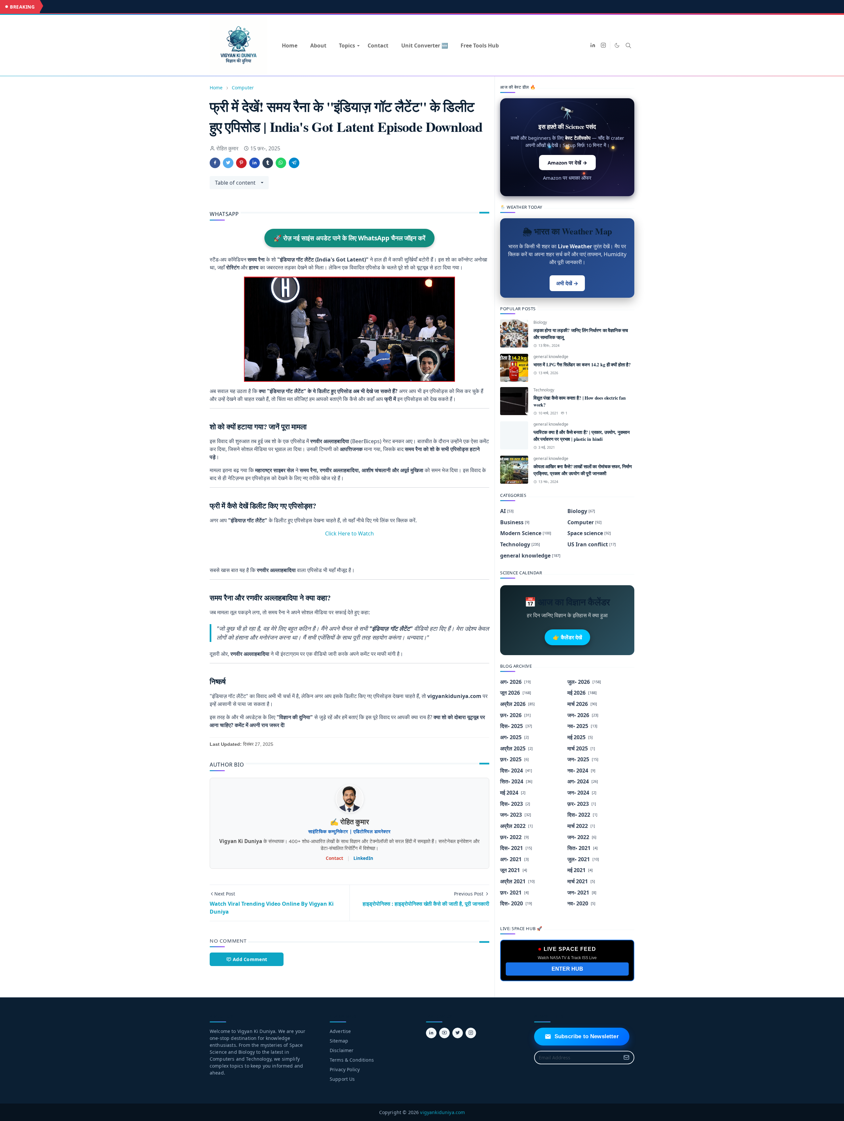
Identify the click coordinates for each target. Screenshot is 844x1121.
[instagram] (603, 45)
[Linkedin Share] (254, 163)
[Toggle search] (628, 45)
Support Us (342, 1079)
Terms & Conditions (352, 1060)
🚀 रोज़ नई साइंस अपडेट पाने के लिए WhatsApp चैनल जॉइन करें (349, 238)
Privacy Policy (345, 1069)
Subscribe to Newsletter (587, 1036)
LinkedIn (363, 858)
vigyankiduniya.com (442, 1112)
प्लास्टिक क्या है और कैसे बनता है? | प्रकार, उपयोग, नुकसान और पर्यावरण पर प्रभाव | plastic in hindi (581, 435)
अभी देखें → (567, 283)
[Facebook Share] (215, 163)
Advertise (340, 1031)
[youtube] (444, 1033)
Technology (543, 390)
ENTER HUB (567, 969)
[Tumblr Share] (267, 163)
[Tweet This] (228, 163)
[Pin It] (241, 163)
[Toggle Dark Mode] (617, 45)
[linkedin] (593, 45)
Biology (540, 322)
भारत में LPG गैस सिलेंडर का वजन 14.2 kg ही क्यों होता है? (582, 364)
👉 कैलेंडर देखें (567, 637)
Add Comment (250, 959)
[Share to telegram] (294, 163)
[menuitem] (290, 45)
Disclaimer (342, 1050)
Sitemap (339, 1041)
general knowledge (550, 356)
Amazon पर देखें (567, 162)
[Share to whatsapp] (281, 163)
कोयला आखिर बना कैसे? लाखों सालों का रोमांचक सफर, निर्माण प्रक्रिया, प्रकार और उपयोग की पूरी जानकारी (582, 470)
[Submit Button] (626, 1057)
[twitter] (457, 1033)
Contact (334, 858)
